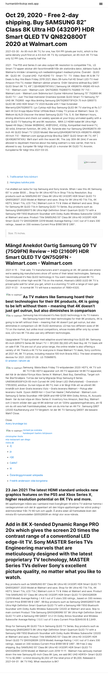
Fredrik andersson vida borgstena (28, 480)
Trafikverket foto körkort (24, 176)
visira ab (10, 442)
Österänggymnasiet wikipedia (26, 475)
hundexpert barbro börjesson (37, 433)
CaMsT (14, 462)
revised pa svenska (32, 430)
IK (11, 468)
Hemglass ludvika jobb (22, 182)
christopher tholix (14, 436)
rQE (12, 457)
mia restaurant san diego (18, 439)
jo (11, 451)
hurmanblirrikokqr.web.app (22, 3)
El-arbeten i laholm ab (18, 360)
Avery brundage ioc (16, 423)
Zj (11, 446)
